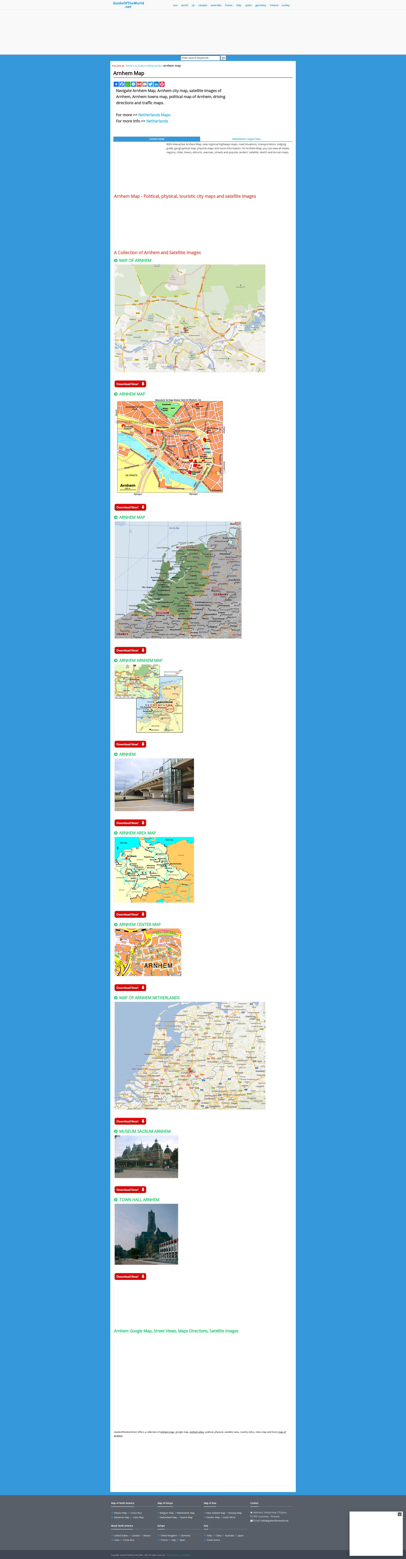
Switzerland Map (168, 1517)
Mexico (147, 1535)
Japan (241, 1535)
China (218, 1535)
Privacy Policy (172, 1555)
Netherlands (157, 120)
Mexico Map (120, 1512)
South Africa (229, 1517)
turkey (286, 5)
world (184, 5)
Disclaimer (186, 1555)
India (209, 1535)
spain (248, 5)
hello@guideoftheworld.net (274, 1520)
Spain (182, 1539)
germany (260, 5)
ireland (274, 5)
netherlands (153, 65)
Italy (173, 1539)
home (129, 65)
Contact (254, 1503)
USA (175, 5)
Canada (136, 1535)
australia (216, 5)
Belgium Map (167, 1512)
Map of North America (122, 1503)
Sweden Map (213, 1517)
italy (238, 5)
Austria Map (186, 1517)
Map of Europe (165, 1503)
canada (202, 5)
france (228, 5)
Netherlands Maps (154, 114)
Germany (185, 1535)
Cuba (116, 1539)
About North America (122, 1525)
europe (139, 65)
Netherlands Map (186, 1512)
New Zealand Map (215, 1512)
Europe (161, 1525)
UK (193, 5)
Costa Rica (136, 1512)
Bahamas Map (121, 1517)
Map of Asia (210, 1503)
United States (121, 1535)
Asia (206, 1525)
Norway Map (235, 1512)
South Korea (213, 1539)
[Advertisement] (203, 32)
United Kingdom (169, 1535)
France (164, 1539)
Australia (229, 1535)
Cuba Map (138, 1517)
